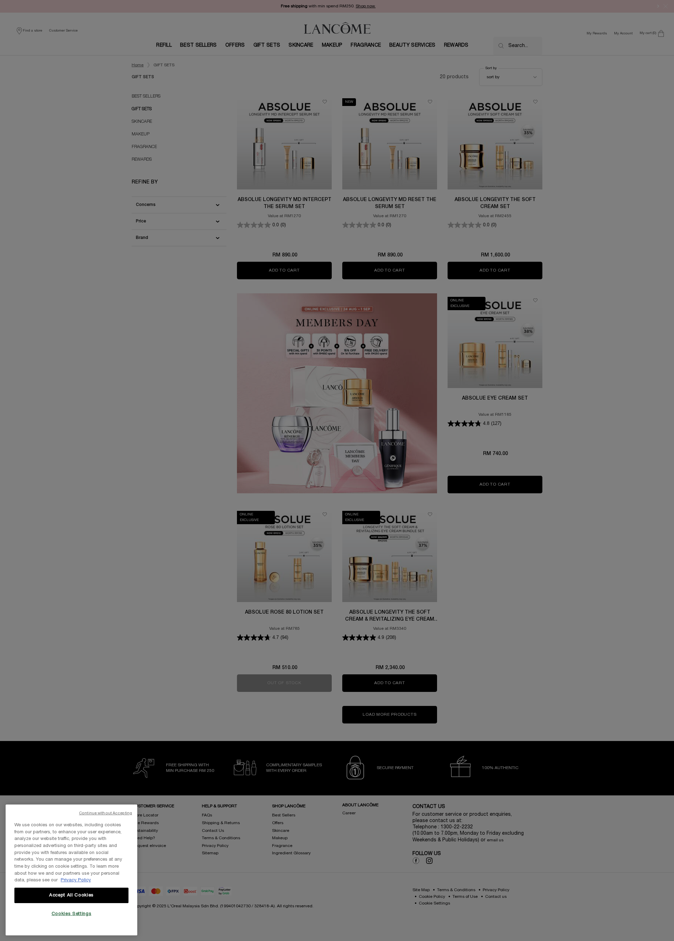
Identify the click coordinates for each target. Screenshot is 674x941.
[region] (71, 870)
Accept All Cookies (71, 895)
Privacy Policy (76, 880)
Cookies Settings (72, 914)
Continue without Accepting (105, 813)
